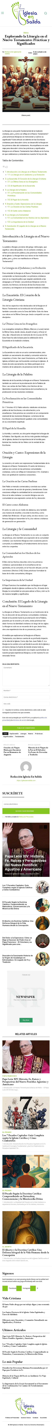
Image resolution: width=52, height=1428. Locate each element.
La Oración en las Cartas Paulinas (24, 207)
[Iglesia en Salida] (26, 1406)
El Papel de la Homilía (19, 200)
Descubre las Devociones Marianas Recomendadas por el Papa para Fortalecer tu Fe (24, 1369)
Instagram (26, 1288)
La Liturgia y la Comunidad (18, 215)
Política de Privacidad (26, 817)
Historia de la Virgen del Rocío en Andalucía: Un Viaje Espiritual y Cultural (24, 1377)
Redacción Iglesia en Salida (13, 53)
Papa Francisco (9, 1076)
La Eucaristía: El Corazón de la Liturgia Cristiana (26, 179)
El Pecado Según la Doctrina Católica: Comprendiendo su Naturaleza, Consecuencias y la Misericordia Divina (16, 905)
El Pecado (6, 1132)
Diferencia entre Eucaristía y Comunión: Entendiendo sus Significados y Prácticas (24, 1321)
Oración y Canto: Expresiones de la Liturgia (24, 204)
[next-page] (45, 827)
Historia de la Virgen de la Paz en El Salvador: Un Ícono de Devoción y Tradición (38, 751)
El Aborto (6, 1246)
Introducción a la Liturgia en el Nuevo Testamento (27, 172)
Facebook (12, 1288)
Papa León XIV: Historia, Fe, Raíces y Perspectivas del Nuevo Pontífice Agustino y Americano (25, 862)
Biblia (26, 33)
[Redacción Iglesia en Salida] (26, 767)
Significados (8, 736)
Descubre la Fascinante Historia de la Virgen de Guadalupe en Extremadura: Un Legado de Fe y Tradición (17, 959)
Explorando (14, 734)
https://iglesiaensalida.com (26, 780)
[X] (33, 1288)
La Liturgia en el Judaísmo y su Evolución (28, 175)
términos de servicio (20, 720)
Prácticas (39, 734)
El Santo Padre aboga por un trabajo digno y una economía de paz (25, 1305)
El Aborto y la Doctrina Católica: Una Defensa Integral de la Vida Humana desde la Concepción (17, 923)
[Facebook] (5, 1288)
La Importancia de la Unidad (22, 222)
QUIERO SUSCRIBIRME (24, 811)
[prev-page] (41, 827)
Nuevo (30, 734)
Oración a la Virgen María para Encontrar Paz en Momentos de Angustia (12, 751)
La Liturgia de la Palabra (16, 190)
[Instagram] (19, 1288)
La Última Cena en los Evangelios (24, 182)
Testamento (19, 736)
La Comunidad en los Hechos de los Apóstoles (30, 218)
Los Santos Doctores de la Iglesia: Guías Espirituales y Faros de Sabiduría (23, 1313)
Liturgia (23, 734)
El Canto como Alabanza (21, 211)
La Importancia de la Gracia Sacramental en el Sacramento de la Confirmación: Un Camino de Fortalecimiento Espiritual (25, 1385)
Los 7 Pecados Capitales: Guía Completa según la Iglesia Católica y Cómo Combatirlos (17, 887)
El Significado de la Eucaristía (23, 186)
